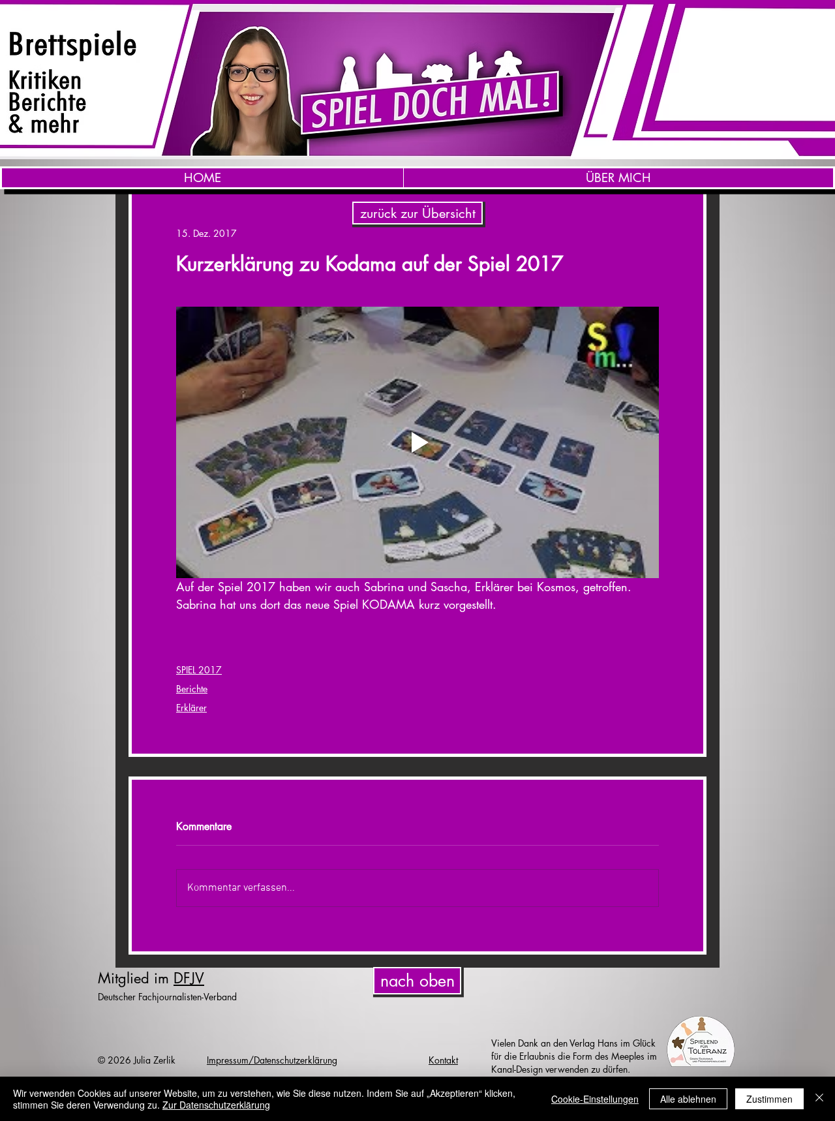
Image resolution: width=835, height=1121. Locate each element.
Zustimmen (769, 1098)
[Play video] (417, 442)
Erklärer (191, 707)
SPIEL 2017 (199, 670)
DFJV (189, 978)
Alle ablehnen (688, 1098)
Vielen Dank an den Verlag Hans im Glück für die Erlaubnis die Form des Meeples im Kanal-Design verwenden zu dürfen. (574, 1056)
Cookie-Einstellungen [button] (595, 1098)
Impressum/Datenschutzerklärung (272, 1060)
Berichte (191, 689)
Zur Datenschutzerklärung (216, 1104)
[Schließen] (819, 1099)
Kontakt (443, 1060)
